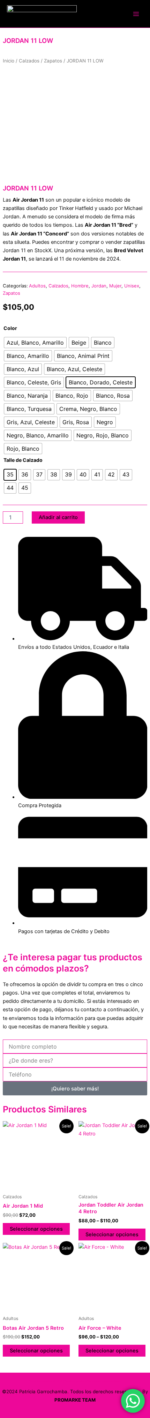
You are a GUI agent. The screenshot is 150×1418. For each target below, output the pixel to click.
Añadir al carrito (58, 517)
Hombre (80, 285)
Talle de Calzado (23, 460)
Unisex (131, 285)
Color (10, 328)
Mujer (115, 285)
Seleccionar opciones (36, 1229)
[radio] (35, 342)
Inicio (8, 60)
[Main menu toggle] (136, 14)
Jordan (98, 285)
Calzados (29, 60)
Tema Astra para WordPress (104, 1381)
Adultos (37, 285)
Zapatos (53, 60)
